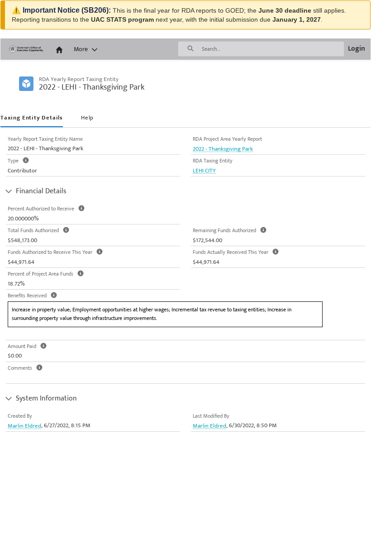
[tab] (31, 118)
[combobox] (273, 49)
